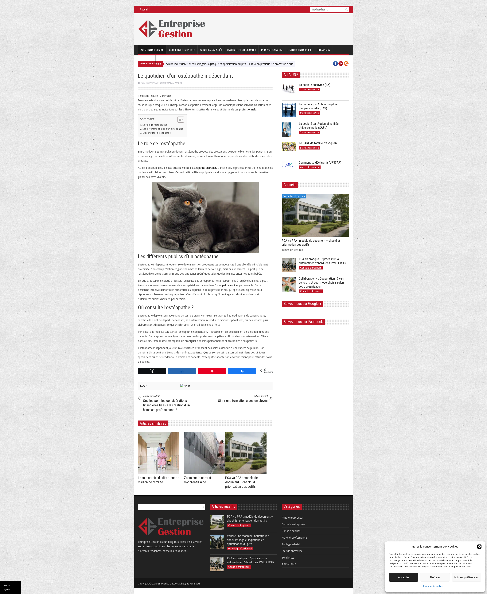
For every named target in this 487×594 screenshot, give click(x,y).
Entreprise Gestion (168, 583)
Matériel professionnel (241, 49)
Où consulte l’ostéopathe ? (156, 132)
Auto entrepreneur (152, 49)
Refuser (435, 577)
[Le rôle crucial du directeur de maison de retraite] (159, 453)
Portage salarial (272, 49)
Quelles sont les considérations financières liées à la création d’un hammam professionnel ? (166, 403)
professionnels (247, 109)
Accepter (403, 577)
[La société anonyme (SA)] (289, 91)
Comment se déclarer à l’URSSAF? (320, 162)
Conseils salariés (211, 49)
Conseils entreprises (182, 49)
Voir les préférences (466, 577)
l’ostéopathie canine (226, 285)
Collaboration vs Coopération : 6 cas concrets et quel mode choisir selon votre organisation (321, 282)
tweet (143, 386)
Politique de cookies (433, 586)
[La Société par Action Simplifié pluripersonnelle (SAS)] (289, 110)
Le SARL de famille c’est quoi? (318, 143)
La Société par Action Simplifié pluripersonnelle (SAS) (318, 106)
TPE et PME (146, 59)
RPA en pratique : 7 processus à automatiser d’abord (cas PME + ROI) (252, 64)
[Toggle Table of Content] (179, 119)
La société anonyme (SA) (314, 85)
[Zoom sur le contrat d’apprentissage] (205, 453)
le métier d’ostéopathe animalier (197, 167)
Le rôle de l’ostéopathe (154, 124)
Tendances (323, 49)
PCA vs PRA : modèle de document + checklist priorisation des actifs (241, 482)
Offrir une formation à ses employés (243, 399)
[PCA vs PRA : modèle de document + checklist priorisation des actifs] (246, 453)
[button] (479, 546)
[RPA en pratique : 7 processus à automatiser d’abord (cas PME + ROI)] (289, 265)
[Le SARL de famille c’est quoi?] (289, 149)
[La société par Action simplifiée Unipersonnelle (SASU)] (289, 129)
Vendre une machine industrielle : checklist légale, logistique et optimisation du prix (248, 540)
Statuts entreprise (300, 49)
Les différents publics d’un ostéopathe (162, 128)
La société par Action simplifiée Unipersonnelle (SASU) (319, 126)
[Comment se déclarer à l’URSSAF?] (289, 168)
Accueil (144, 9)
